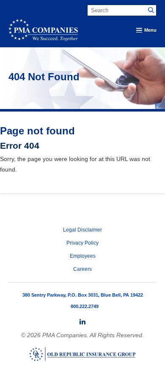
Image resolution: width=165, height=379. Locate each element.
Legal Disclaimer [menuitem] (82, 230)
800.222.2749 (85, 306)
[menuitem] (82, 322)
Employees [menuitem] (83, 256)
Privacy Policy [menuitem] (82, 243)
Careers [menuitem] (82, 269)
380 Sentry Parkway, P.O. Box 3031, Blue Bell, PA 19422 (82, 294)
